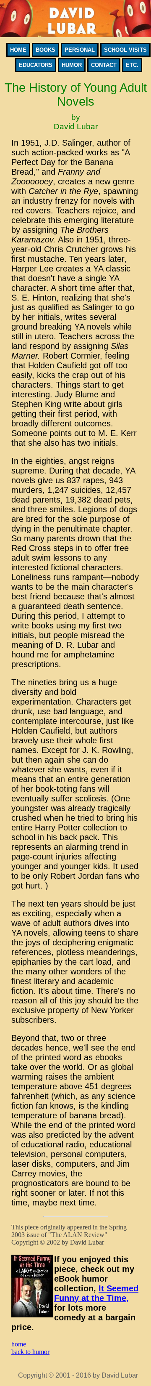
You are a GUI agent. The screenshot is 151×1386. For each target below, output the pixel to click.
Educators (35, 65)
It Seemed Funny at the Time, (96, 1293)
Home (18, 50)
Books (45, 50)
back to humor (30, 1351)
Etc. (132, 65)
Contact (104, 65)
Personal (80, 50)
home (18, 1344)
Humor (72, 65)
